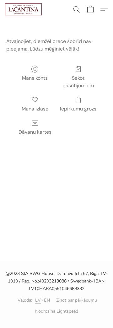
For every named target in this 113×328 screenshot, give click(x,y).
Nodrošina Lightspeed (56, 311)
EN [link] (47, 300)
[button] (24, 9)
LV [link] (38, 300)
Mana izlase (35, 108)
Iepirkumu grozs (78, 108)
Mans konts (35, 78)
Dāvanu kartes (35, 132)
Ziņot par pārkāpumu (76, 300)
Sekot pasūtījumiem (78, 82)
